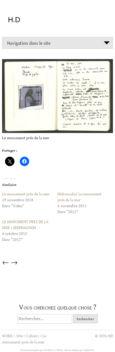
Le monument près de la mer (26, 194)
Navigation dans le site (28, 43)
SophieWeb (88, 350)
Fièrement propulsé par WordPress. (37, 350)
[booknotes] (57, 97)
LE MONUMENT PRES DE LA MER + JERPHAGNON (25, 225)
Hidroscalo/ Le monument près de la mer (80, 197)
